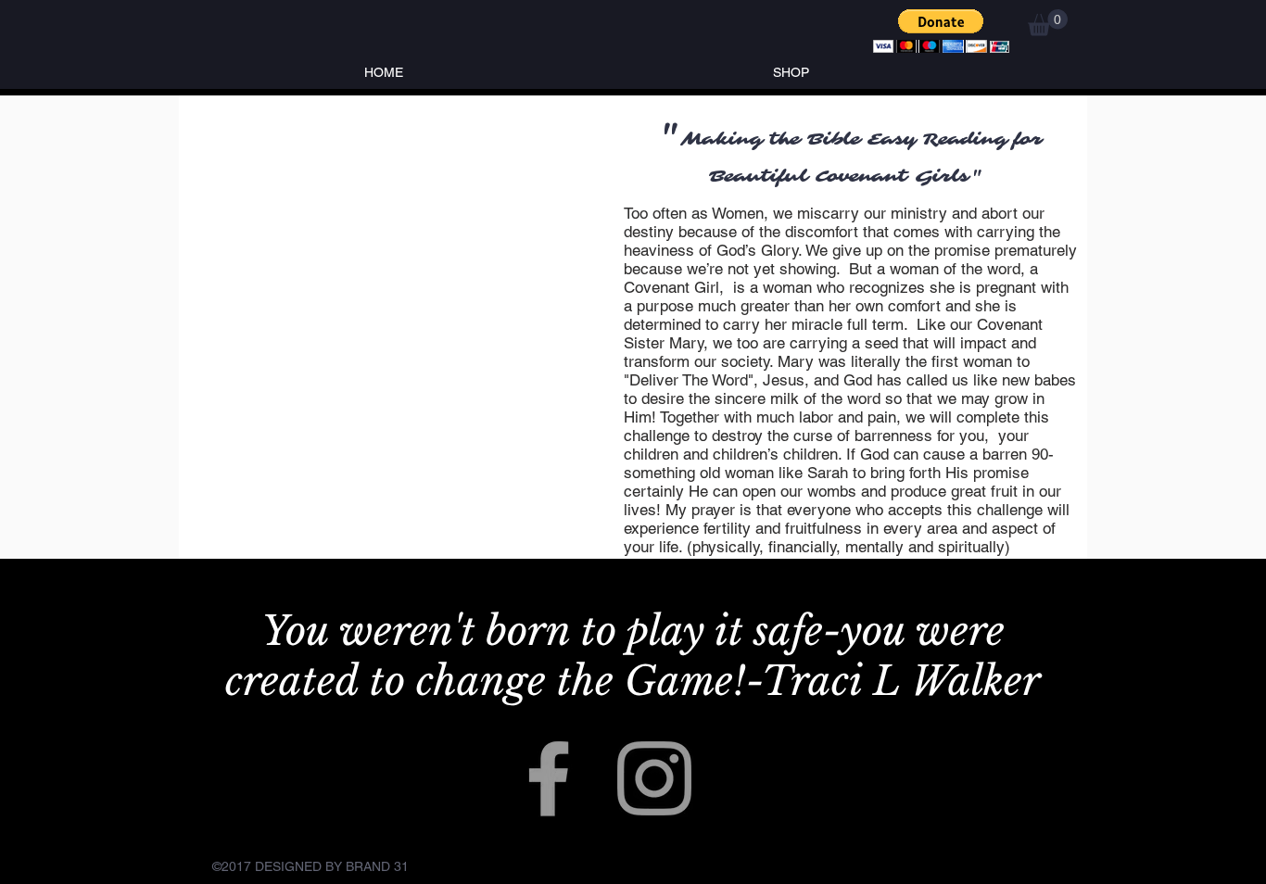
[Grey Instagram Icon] (654, 778)
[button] (941, 31)
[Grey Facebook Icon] (549, 778)
